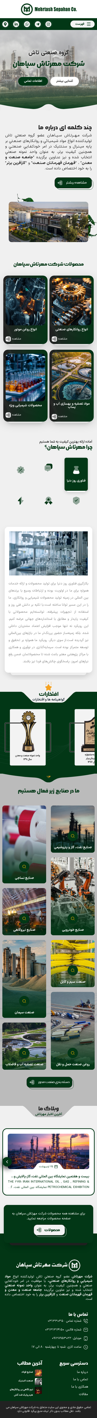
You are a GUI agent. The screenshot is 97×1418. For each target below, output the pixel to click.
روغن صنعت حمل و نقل (73, 1064)
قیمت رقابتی (21, 480)
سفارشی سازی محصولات (20, 514)
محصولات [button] (52, 1230)
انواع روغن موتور (25, 329)
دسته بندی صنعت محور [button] (54, 1082)
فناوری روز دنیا (76, 480)
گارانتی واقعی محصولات (76, 514)
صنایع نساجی (24, 878)
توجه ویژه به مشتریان (48, 481)
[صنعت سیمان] (24, 1001)
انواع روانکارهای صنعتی (71, 329)
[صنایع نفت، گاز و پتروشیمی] (73, 836)
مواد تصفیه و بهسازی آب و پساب (71, 405)
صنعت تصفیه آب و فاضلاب (24, 1064)
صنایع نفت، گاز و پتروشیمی (73, 847)
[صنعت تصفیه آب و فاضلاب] (24, 1053)
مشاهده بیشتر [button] (76, 182)
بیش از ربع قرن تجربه (48, 514)
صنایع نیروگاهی (24, 929)
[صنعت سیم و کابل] (73, 970)
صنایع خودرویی (73, 929)
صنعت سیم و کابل (72, 981)
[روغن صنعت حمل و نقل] (73, 1053)
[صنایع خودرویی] (73, 918)
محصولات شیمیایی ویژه (25, 405)
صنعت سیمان (24, 1012)
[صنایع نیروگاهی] (24, 918)
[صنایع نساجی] (24, 866)
